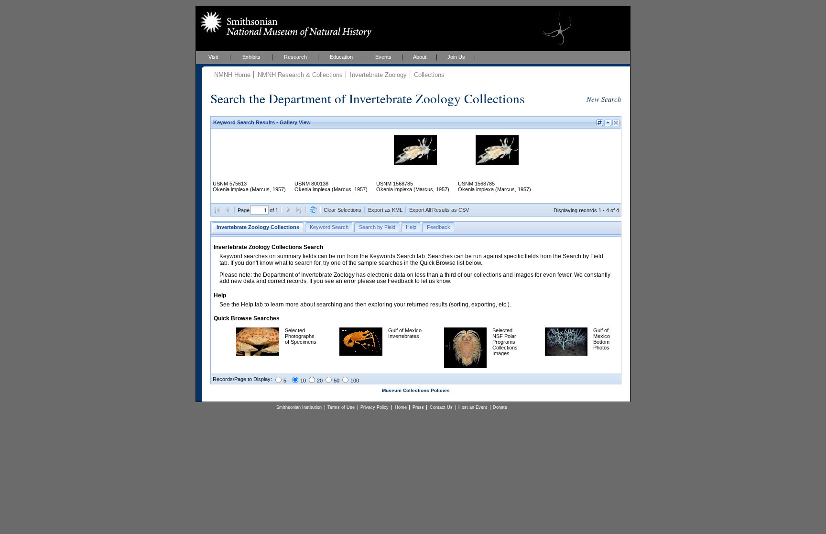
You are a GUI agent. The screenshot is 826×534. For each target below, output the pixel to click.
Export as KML (385, 210)
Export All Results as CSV (439, 210)
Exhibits (251, 57)
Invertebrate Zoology (378, 74)
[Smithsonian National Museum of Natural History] (284, 24)
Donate (500, 407)
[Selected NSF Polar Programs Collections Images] (465, 366)
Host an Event (472, 407)
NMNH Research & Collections (300, 74)
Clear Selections (342, 210)
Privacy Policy (374, 407)
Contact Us (441, 407)
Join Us (456, 57)
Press (418, 407)
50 (336, 380)
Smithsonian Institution (299, 407)
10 (303, 380)
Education (341, 57)
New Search (604, 99)
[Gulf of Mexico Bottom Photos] (566, 354)
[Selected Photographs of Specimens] (257, 354)
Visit (213, 57)
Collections (429, 74)
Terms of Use (341, 407)
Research (295, 57)
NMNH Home (232, 74)
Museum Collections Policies (416, 390)
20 (320, 380)
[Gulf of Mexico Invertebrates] (360, 354)
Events (383, 57)
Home (401, 407)
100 (354, 380)
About (419, 57)
